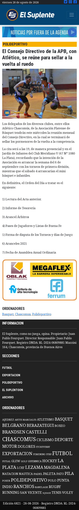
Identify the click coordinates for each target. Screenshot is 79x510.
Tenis (56, 492)
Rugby (55, 486)
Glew (15, 461)
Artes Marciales (25, 419)
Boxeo (60, 426)
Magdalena (57, 467)
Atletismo (45, 419)
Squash (47, 493)
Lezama (34, 467)
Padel (38, 474)
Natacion (10, 474)
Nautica (26, 474)
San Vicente (31, 492)
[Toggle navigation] (72, 14)
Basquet (8, 314)
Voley (67, 492)
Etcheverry (43, 447)
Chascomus (23, 314)
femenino (39, 454)
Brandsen (13, 432)
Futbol (62, 453)
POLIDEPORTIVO (12, 382)
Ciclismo (45, 439)
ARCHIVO (8, 397)
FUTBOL (7, 368)
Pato (60, 474)
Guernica (35, 461)
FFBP (48, 454)
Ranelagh (41, 487)
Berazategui (40, 425)
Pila (69, 473)
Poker (6, 480)
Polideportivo (41, 314)
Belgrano (14, 425)
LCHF (20, 468)
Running (10, 492)
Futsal (6, 461)
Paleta (49, 473)
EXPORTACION (11, 375)
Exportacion (17, 453)
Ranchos (23, 486)
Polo (52, 480)
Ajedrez (8, 419)
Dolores (26, 446)
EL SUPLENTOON (12, 390)
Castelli (36, 432)
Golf (24, 461)
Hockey (49, 460)
